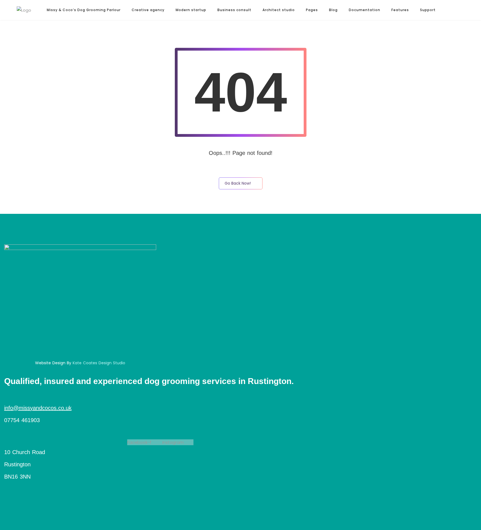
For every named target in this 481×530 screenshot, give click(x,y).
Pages (312, 10)
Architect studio (278, 10)
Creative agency (148, 10)
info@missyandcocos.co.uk (38, 408)
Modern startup (191, 10)
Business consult (234, 10)
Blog (333, 10)
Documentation (364, 10)
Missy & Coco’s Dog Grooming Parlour (84, 10)
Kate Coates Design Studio (99, 363)
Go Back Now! (238, 183)
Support (428, 10)
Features (400, 10)
